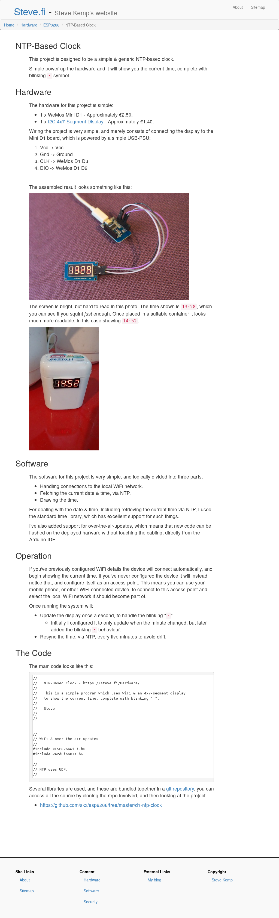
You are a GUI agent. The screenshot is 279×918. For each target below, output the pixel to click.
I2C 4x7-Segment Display (76, 121)
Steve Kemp (222, 880)
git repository (180, 788)
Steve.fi (30, 11)
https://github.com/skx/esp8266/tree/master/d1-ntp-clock (101, 804)
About (238, 7)
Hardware (28, 25)
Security (91, 901)
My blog (154, 880)
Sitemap (258, 7)
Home (9, 25)
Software (91, 890)
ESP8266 (51, 25)
